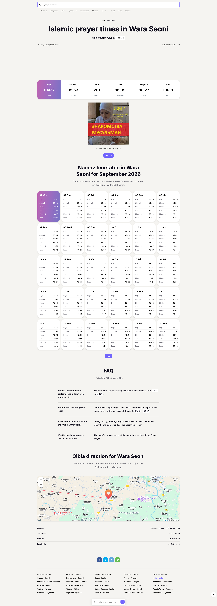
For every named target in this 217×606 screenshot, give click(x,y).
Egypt (97, 578)
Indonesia (41, 582)
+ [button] (41, 479)
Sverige (156, 585)
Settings (108, 155)
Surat (113, 11)
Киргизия (70, 593)
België (97, 574)
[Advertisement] (108, 63)
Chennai (95, 11)
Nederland (157, 582)
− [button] (41, 484)
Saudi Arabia (129, 585)
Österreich (70, 585)
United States (129, 589)
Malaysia (69, 582)
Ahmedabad (84, 11)
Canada (156, 574)
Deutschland (71, 578)
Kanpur (127, 11)
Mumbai (43, 11)
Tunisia (40, 589)
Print (108, 356)
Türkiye (69, 589)
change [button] (119, 185)
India (155, 578)
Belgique (127, 574)
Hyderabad (72, 11)
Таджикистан (129, 593)
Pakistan (98, 585)
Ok (122, 602)
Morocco (127, 582)
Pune (120, 11)
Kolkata (104, 11)
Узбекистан (157, 593)
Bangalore (54, 11)
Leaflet (166, 520)
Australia (69, 574)
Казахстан (41, 593)
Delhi (63, 11)
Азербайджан (158, 589)
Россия (98, 593)
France (126, 578)
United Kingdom (101, 589)
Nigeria (40, 585)
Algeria (40, 574)
